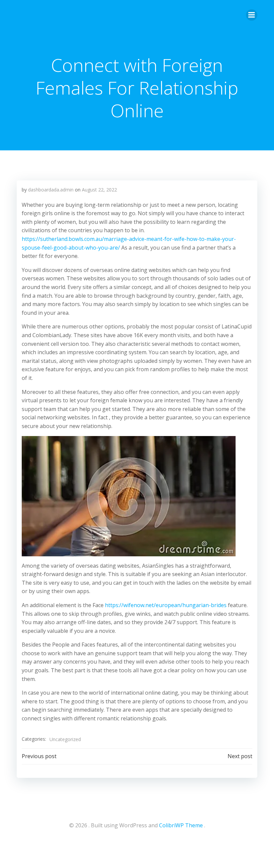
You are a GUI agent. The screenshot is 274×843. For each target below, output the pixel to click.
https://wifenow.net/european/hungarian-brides (166, 605)
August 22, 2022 (99, 189)
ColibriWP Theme (181, 825)
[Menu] (251, 15)
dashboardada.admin (51, 189)
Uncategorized (65, 739)
